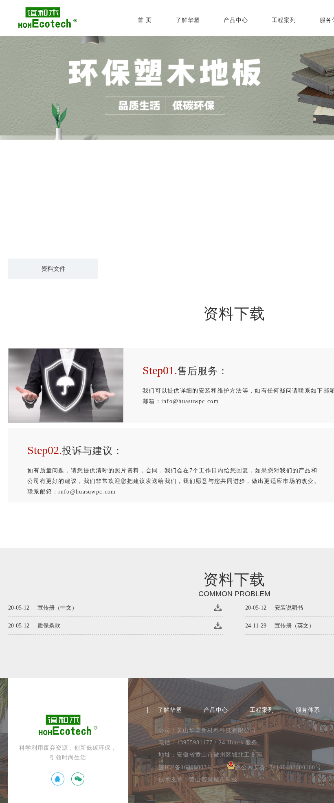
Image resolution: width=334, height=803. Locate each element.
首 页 (145, 20)
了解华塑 (188, 20)
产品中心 (236, 20)
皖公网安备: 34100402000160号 (278, 767)
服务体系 (308, 710)
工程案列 (284, 20)
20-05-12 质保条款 (34, 626)
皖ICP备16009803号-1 (188, 767)
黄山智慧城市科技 (213, 780)
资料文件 (53, 268)
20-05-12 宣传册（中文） (42, 608)
